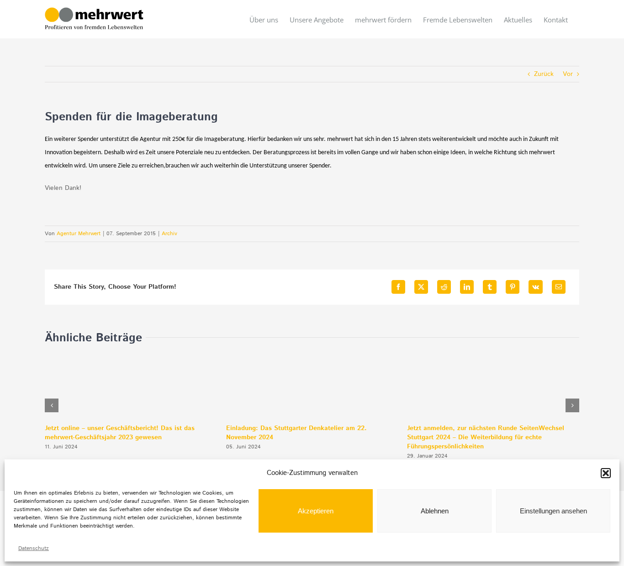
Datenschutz (33, 548)
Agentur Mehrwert (78, 233)
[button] (605, 473)
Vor (568, 74)
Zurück (544, 74)
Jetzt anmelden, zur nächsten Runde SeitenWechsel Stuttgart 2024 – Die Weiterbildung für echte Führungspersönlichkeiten (485, 437)
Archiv (169, 233)
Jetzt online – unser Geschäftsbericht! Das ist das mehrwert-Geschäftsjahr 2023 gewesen (120, 433)
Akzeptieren (315, 511)
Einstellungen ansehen (553, 511)
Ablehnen (435, 511)
